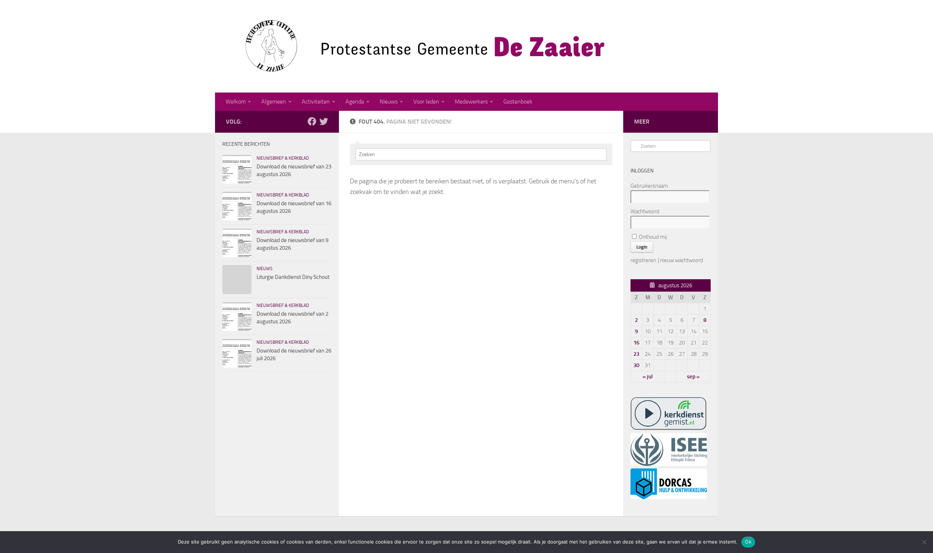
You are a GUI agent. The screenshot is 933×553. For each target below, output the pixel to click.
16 (636, 342)
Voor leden (426, 101)
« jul (648, 376)
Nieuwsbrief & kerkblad (283, 158)
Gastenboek (517, 101)
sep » (693, 376)
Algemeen (273, 101)
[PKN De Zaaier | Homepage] (415, 46)
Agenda (355, 101)
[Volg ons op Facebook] (312, 121)
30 (636, 365)
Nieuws (389, 101)
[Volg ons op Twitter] (323, 121)
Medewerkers (471, 101)
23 (636, 354)
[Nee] (924, 542)
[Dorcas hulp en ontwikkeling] (669, 497)
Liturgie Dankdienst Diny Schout (293, 277)
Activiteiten (316, 101)
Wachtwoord (645, 211)
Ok (748, 542)
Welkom (236, 101)
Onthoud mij (652, 237)
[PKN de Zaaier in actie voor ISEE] (669, 464)
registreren (643, 260)
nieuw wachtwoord (681, 260)
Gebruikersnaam (649, 186)
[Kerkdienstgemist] (669, 428)
